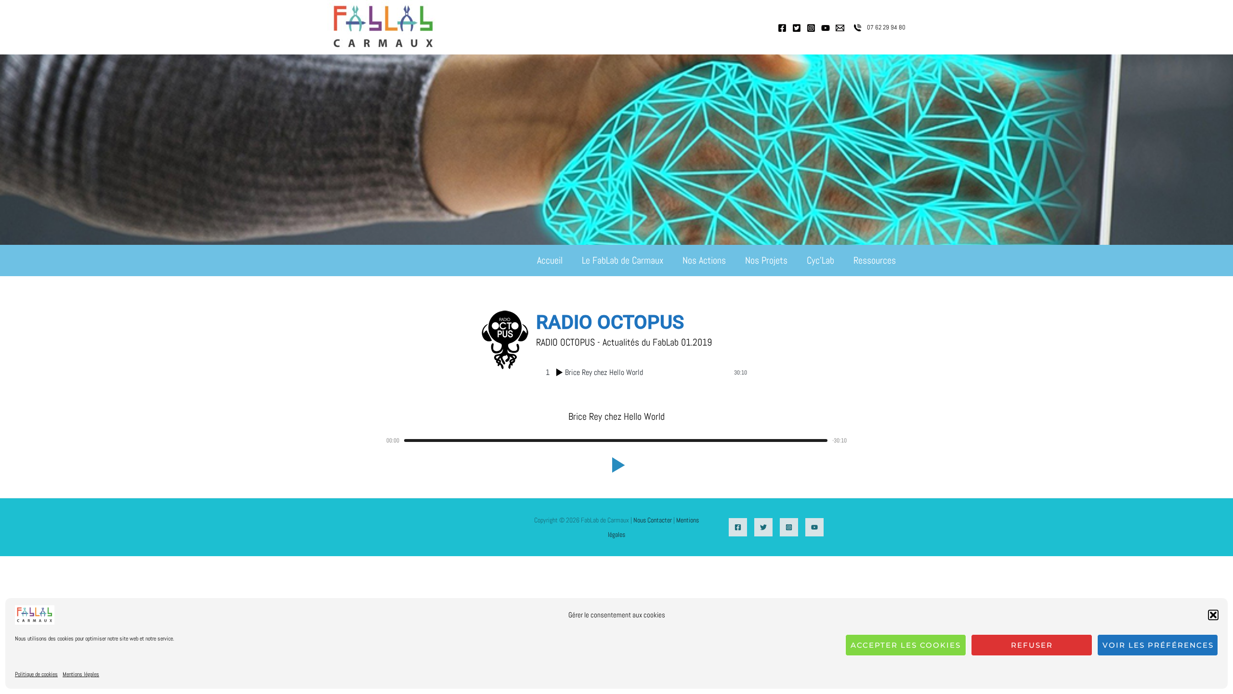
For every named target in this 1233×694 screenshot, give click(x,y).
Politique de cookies (36, 674)
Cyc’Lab (820, 260)
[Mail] (840, 28)
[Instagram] (811, 28)
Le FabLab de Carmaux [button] (622, 260)
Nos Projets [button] (766, 260)
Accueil (550, 260)
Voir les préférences (1158, 645)
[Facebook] (782, 28)
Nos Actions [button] (704, 260)
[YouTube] (825, 28)
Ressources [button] (874, 260)
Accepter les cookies (906, 645)
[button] (1213, 615)
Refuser (1032, 645)
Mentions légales (81, 674)
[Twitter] (796, 28)
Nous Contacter (652, 520)
